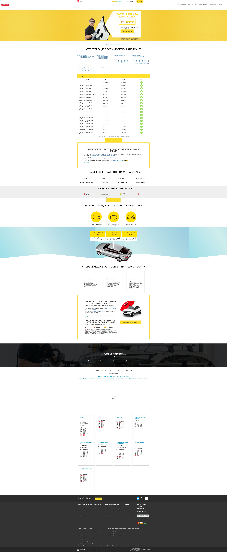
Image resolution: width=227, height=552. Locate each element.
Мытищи (121, 378)
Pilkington (86, 182)
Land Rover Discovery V (103, 58)
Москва (97, 370)
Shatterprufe (122, 182)
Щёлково (118, 380)
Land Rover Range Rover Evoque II (141, 63)
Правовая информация (102, 549)
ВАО (114, 376)
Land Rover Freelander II (139, 56)
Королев (107, 378)
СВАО (111, 376)
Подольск (141, 378)
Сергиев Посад (108, 380)
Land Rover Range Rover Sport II (87, 70)
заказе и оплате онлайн (118, 160)
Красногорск (112, 378)
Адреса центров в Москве (85, 528)
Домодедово (85, 378)
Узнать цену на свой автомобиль (113, 139)
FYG (104, 178)
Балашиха (80, 378)
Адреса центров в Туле (133, 528)
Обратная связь (141, 504)
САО (108, 376)
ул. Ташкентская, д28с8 (139, 442)
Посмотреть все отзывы (113, 200)
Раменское (102, 380)
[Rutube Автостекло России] (147, 499)
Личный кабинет (141, 511)
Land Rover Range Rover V (122, 62)
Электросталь (123, 380)
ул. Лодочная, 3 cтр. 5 (103, 442)
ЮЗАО (123, 376)
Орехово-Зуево (136, 378)
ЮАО (120, 376)
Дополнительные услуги (112, 504)
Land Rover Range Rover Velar (102, 67)
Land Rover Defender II (85, 57)
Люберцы (117, 378)
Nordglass (140, 178)
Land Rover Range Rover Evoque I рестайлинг (140, 62)
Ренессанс (102, 311)
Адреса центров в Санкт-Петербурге (117, 528)
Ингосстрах (95, 311)
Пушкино (145, 378)
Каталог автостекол (203, 4)
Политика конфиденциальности (91, 549)
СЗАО (105, 376)
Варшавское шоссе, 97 (103, 415)
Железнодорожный (92, 378)
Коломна (103, 378)
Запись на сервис (5, 4)
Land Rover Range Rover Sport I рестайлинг (85, 69)
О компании (126, 504)
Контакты (221, 4)
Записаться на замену (127, 31)
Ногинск (126, 378)
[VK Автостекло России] (142, 498)
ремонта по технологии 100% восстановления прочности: (102, 155)
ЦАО (99, 376)
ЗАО (102, 376)
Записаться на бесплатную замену (130, 322)
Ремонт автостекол (192, 4)
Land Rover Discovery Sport (119, 55)
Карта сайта (140, 509)
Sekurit (104, 182)
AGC (86, 178)
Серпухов (113, 380)
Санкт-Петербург (108, 370)
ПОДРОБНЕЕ (86, 162)
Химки (127, 376)
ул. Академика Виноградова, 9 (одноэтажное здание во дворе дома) (141, 417)
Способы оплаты (122, 549)
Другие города (129, 370)
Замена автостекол (182, 4)
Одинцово (130, 378)
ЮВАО (117, 376)
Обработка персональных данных (112, 549)
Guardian (122, 178)
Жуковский (99, 378)
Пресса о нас (140, 508)
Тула (118, 370)
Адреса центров (213, 4)
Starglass (140, 182)
